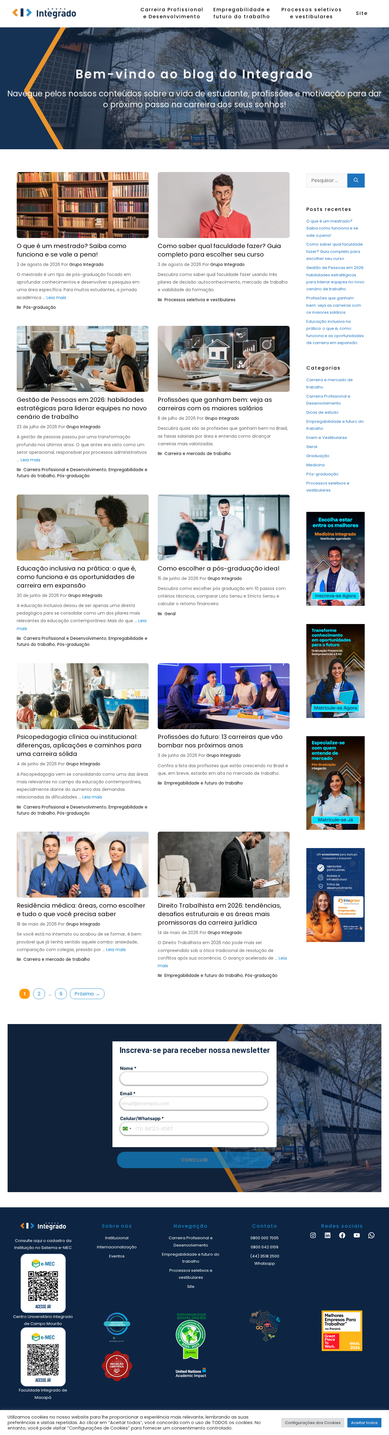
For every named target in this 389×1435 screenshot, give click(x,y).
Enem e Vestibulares (326, 437)
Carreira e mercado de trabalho (197, 454)
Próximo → (87, 993)
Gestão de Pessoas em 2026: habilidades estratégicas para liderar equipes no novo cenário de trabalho (82, 408)
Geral (170, 614)
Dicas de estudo (322, 412)
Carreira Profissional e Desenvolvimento (171, 13)
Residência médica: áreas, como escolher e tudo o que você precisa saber (81, 909)
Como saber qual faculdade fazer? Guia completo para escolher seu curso (219, 250)
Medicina (315, 465)
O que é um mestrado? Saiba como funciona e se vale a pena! (71, 250)
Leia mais (56, 298)
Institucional (117, 1238)
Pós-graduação (39, 307)
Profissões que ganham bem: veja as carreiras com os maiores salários (215, 403)
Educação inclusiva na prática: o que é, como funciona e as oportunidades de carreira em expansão (76, 577)
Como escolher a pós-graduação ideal (218, 568)
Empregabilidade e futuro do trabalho (241, 13)
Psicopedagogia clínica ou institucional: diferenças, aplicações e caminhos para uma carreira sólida (79, 745)
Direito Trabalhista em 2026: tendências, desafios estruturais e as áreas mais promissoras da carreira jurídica (219, 914)
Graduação (317, 456)
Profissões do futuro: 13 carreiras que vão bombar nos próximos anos (220, 741)
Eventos (117, 1256)
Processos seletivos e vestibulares (311, 13)
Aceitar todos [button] (364, 1423)
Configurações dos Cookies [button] (313, 1423)
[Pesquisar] (356, 181)
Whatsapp (264, 1263)
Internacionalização (117, 1247)
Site (362, 13)
